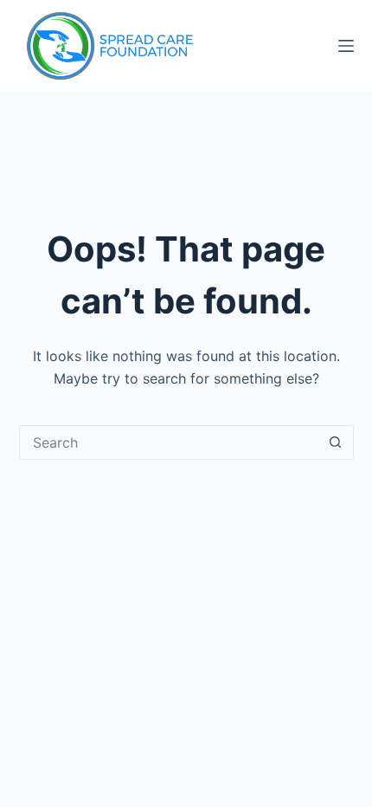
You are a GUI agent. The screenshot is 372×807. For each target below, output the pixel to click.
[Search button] (335, 442)
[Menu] (346, 46)
